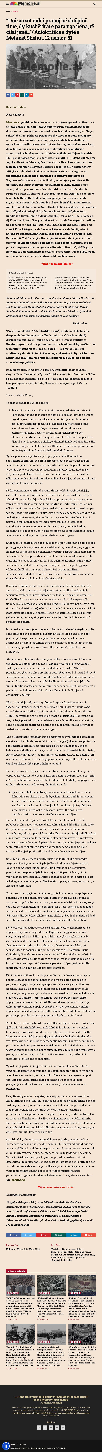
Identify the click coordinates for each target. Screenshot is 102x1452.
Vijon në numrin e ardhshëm (56, 1187)
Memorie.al (12, 1448)
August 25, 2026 (74, 1368)
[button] (6, 1446)
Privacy (23, 1444)
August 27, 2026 (43, 1368)
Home (8, 11)
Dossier (15, 11)
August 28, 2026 (12, 1319)
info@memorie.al (82, 1413)
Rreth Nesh (10, 1444)
